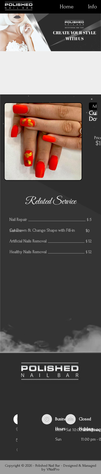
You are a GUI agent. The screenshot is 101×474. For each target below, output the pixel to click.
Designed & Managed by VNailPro (68, 467)
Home (67, 7)
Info (92, 7)
